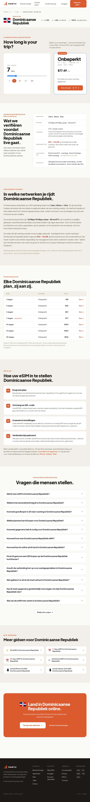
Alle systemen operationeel (14, 781)
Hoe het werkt (37, 4)
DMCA (64, 777)
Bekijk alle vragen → (45, 612)
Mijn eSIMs (50, 770)
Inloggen (64, 4)
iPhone (42, 454)
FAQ (34, 777)
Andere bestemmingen (58, 725)
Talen (34, 780)
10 (20, 81)
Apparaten (36, 774)
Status (35, 784)
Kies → (81, 299)
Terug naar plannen (31, 725)
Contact (65, 780)
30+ (32, 81)
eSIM (17, 12)
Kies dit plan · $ (69, 88)
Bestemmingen (25, 4)
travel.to (7, 12)
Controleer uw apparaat (47, 451)
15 (26, 81)
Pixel (55, 454)
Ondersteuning (50, 4)
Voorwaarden (67, 770)
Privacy (64, 774)
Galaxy (49, 454)
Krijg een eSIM (77, 3)
